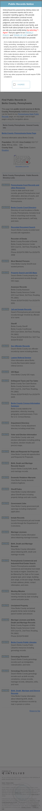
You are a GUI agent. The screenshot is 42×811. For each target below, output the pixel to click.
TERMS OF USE (20, 35)
